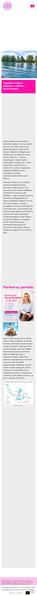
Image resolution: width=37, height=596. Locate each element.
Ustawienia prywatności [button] (16, 593)
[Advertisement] (18, 30)
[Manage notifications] (32, 591)
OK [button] (28, 593)
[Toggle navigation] (32, 6)
